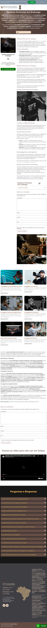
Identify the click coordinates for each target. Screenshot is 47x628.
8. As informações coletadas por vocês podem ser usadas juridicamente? (18, 526)
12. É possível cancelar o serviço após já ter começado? (14, 542)
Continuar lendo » (4, 293)
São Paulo (35, 72)
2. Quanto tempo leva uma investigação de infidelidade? (14, 503)
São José (22, 137)
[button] (8, 59)
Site (17, 221)
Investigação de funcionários (31, 312)
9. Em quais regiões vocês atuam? (9, 530)
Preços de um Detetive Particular (9, 338)
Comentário (3, 411)
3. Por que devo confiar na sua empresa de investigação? (14, 506)
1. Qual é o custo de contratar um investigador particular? (14, 499)
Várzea (31, 129)
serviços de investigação (31, 75)
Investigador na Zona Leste (31, 286)
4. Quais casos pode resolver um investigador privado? (14, 510)
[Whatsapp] (20, 6)
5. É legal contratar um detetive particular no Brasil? (13, 514)
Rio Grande (40, 41)
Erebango (19, 41)
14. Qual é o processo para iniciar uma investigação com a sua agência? (17, 550)
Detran (31, 177)
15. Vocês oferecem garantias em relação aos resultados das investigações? (18, 554)
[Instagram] (20, 8)
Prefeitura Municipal (21, 162)
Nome (18, 212)
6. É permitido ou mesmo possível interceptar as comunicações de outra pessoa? (20, 518)
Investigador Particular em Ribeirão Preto (11, 312)
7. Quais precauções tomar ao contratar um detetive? (13, 522)
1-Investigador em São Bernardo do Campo (11, 286)
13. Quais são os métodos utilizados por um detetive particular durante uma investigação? (22, 546)
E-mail (18, 217)
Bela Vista (26, 137)
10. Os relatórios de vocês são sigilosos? (10, 534)
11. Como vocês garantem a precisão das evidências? (13, 538)
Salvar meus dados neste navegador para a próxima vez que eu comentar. (31, 228)
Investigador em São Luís (30, 338)
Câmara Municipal (32, 162)
